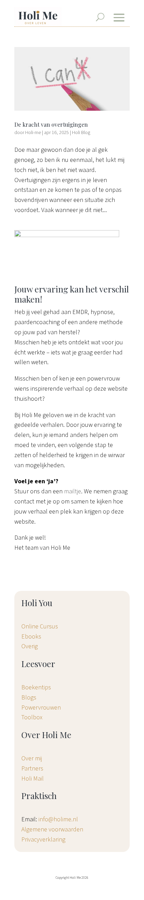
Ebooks (31, 636)
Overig (29, 646)
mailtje (72, 491)
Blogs (28, 697)
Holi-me (33, 132)
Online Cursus (39, 626)
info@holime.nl (58, 819)
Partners (32, 768)
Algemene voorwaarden (52, 829)
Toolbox (31, 717)
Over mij (31, 758)
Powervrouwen (41, 707)
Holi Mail (32, 778)
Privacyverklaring (43, 839)
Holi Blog (81, 132)
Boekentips (36, 687)
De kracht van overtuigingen (51, 124)
